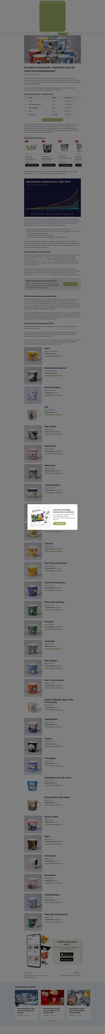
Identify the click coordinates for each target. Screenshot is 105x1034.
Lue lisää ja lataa (59, 523)
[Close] (76, 505)
